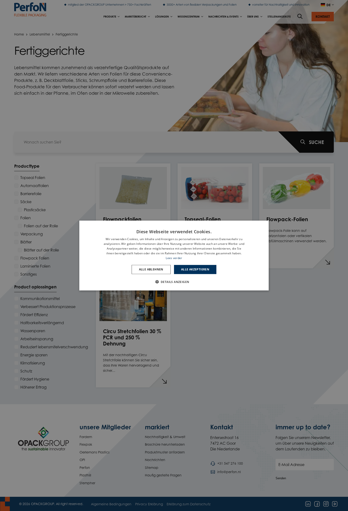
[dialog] (174, 256)
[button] (174, 281)
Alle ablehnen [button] (151, 269)
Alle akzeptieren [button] (195, 269)
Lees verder (174, 258)
